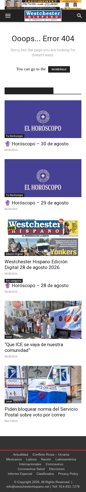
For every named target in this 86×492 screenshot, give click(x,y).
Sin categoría (13, 280)
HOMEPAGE (59, 69)
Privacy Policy (68, 474)
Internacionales (30, 464)
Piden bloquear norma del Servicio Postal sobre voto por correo (41, 412)
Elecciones (57, 469)
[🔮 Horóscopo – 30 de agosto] (43, 119)
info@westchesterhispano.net (27, 486)
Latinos (31, 459)
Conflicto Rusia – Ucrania (51, 454)
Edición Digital (14, 254)
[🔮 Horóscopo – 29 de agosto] (43, 178)
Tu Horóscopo (14, 136)
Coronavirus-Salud (31, 469)
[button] (7, 16)
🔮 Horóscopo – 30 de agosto (37, 144)
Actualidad (20, 454)
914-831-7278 (69, 486)
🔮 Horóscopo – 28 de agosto (37, 285)
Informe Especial (20, 474)
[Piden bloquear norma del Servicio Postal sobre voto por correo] (43, 384)
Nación (46, 459)
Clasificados (45, 474)
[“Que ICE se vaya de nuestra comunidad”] (43, 320)
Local (9, 336)
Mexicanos (14, 459)
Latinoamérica (65, 459)
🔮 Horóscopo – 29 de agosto (37, 203)
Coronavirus (54, 464)
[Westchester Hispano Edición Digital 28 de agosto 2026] (43, 237)
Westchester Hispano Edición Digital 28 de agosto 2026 (36, 264)
